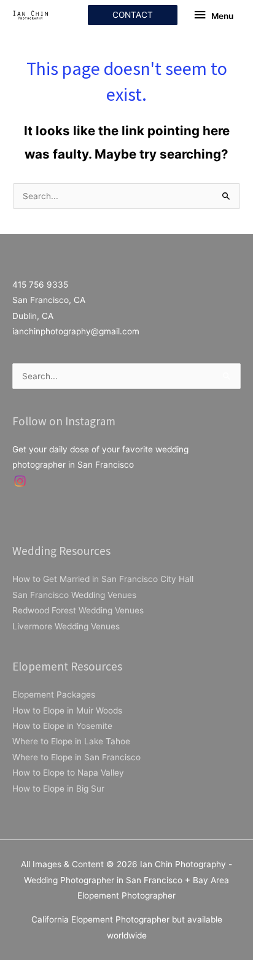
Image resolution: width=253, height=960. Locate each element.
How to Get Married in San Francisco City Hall (102, 579)
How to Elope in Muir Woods (67, 710)
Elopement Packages (53, 694)
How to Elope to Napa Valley (68, 772)
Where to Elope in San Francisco (76, 757)
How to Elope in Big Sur (58, 788)
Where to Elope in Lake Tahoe (71, 741)
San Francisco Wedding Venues (74, 595)
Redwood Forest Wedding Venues (78, 610)
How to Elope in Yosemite (62, 726)
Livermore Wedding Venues (66, 626)
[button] (132, 15)
